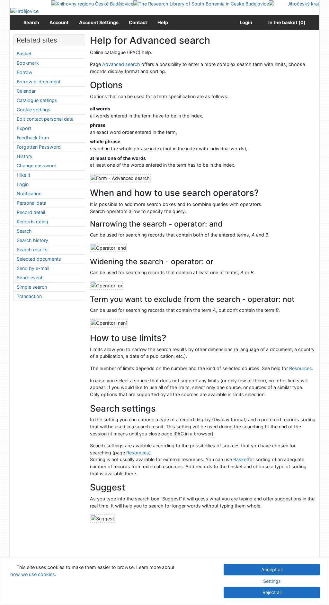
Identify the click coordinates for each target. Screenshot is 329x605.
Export (24, 128)
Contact (138, 22)
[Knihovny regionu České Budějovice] (92, 3)
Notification (29, 193)
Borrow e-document (38, 81)
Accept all (271, 569)
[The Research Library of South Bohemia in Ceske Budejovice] (201, 3)
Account (59, 22)
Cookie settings (33, 109)
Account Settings (99, 22)
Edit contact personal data (45, 119)
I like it (23, 175)
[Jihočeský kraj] (294, 3)
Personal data (31, 203)
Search (31, 22)
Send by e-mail (33, 268)
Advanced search (121, 64)
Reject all (271, 592)
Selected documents (39, 259)
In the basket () (287, 22)
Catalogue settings (37, 100)
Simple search (32, 287)
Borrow (24, 72)
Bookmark (28, 63)
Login (245, 22)
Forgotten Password (39, 147)
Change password (37, 165)
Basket (240, 459)
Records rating (32, 221)
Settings (272, 581)
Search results (32, 249)
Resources (300, 368)
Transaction (29, 296)
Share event (29, 277)
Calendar (26, 91)
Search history (32, 240)
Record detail (31, 212)
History (24, 156)
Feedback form (33, 137)
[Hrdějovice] (24, 11)
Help (162, 22)
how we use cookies (32, 574)
